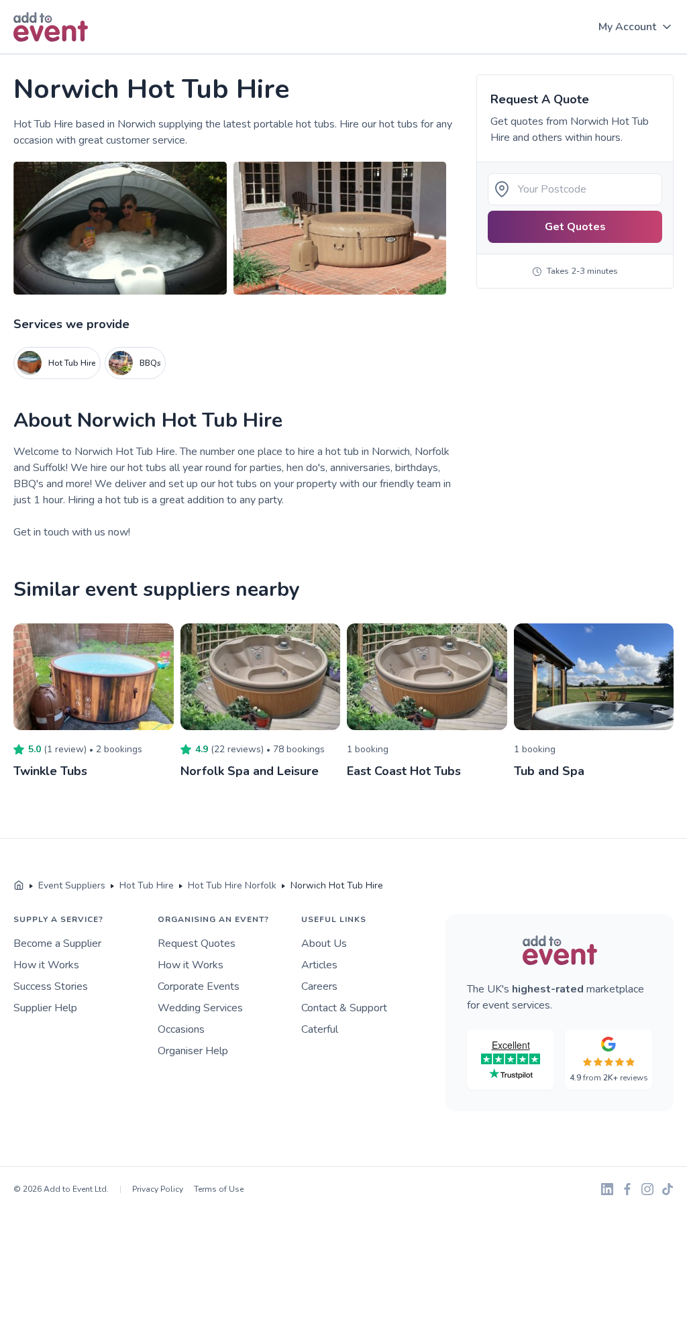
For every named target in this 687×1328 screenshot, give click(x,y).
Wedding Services (200, 1008)
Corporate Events (199, 986)
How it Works (46, 965)
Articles (319, 965)
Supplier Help (45, 1008)
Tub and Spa (549, 771)
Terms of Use (219, 1189)
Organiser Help (193, 1050)
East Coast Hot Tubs (404, 771)
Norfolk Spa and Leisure (249, 771)
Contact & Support (344, 1008)
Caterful (319, 1029)
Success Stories (50, 986)
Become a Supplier (57, 943)
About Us (324, 943)
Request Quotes (196, 943)
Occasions (181, 1029)
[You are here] (18, 886)
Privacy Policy (157, 1189)
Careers (319, 986)
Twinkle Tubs (50, 771)
